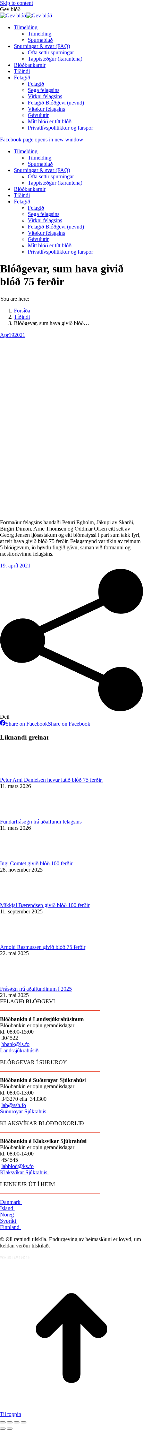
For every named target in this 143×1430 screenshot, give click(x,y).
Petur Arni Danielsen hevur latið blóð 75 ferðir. (51, 780)
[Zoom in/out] (23, 1422)
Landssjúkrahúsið (20, 1050)
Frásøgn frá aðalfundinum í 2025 (36, 989)
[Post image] (19, 773)
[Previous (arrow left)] (3, 1429)
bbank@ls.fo (15, 1044)
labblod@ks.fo (17, 1166)
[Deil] (9, 1422)
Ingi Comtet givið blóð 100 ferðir (36, 863)
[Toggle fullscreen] (16, 1422)
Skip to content (16, 3)
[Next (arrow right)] (9, 1429)
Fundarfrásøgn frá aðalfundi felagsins (41, 822)
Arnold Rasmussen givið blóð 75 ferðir (42, 947)
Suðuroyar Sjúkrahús (24, 1111)
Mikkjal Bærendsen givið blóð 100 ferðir (45, 905)
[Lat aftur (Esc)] (3, 1422)
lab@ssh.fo (13, 1105)
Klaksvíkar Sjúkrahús (24, 1172)
